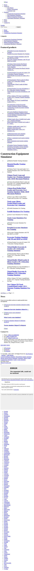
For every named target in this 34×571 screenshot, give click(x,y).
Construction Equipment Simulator (16, 13)
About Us (6, 6)
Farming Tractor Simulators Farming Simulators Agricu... (16, 148)
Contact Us (7, 22)
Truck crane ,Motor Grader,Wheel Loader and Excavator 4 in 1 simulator (16, 203)
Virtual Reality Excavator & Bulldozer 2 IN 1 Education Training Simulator (16, 273)
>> (7, 293)
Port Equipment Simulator (14, 15)
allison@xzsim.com (13, 338)
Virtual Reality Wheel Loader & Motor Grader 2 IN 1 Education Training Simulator (18, 261)
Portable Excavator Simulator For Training (18, 54)
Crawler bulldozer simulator (8, 356)
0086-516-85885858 (13, 335)
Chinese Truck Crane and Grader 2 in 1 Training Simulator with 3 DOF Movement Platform (18, 177)
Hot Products (29, 353)
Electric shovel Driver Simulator (9, 358)
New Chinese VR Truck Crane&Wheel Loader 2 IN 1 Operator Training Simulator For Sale (18, 287)
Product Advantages (12, 9)
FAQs (5, 21)
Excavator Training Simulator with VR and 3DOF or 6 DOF (17, 238)
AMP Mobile (10, 355)
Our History (10, 7)
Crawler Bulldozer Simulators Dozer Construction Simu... (16, 115)
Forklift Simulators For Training (18, 211)
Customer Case (11, 10)
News (5, 19)
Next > (5, 293)
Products (6, 12)
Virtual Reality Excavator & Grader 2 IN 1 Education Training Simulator (16, 248)
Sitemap (3, 355)
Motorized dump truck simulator (15, 135)
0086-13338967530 (11, 336)
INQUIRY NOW (5, 345)
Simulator (20, 358)
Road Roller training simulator (23, 356)
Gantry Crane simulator (19, 359)
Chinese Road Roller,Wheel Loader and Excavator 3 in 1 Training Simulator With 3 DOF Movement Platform (18, 190)
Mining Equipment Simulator (14, 16)
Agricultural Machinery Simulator (16, 18)
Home (5, 5)
